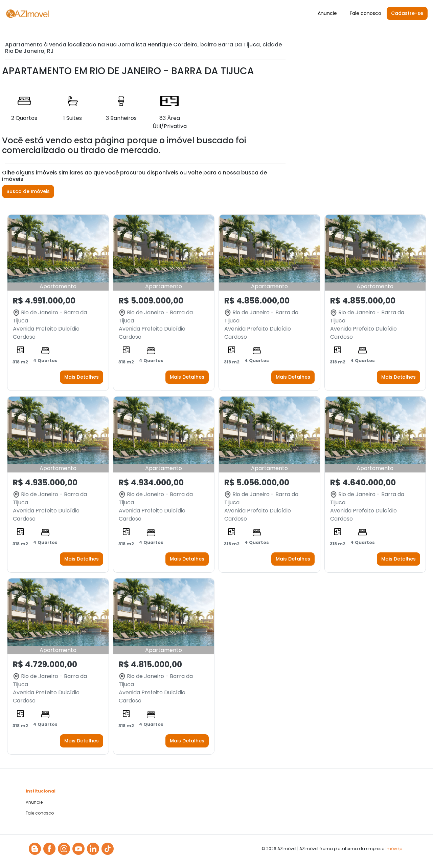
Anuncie (327, 13)
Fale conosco (365, 13)
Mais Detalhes (81, 377)
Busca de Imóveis (28, 191)
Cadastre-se (407, 13)
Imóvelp (394, 848)
